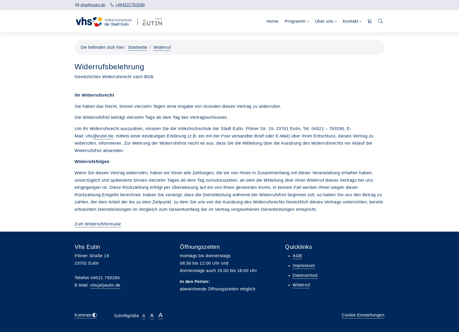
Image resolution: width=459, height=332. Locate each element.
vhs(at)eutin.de (105, 285)
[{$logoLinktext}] (104, 21)
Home (273, 21)
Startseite (137, 47)
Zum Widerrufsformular (98, 224)
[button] (370, 21)
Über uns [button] (324, 21)
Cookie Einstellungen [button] (363, 315)
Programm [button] (295, 21)
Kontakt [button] (350, 21)
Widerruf (162, 47)
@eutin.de (103, 136)
